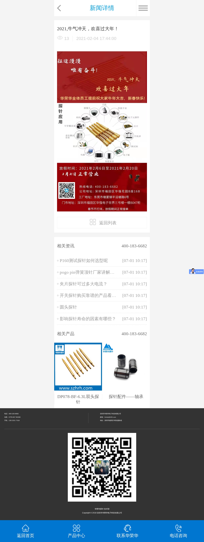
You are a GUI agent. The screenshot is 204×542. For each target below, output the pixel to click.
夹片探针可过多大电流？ (83, 283)
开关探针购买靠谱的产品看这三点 (89, 295)
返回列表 (107, 222)
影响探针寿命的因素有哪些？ (88, 318)
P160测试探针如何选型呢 (84, 260)
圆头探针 (68, 307)
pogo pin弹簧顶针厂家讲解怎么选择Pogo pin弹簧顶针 (89, 272)
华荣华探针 (99, 509)
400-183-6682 (134, 245)
